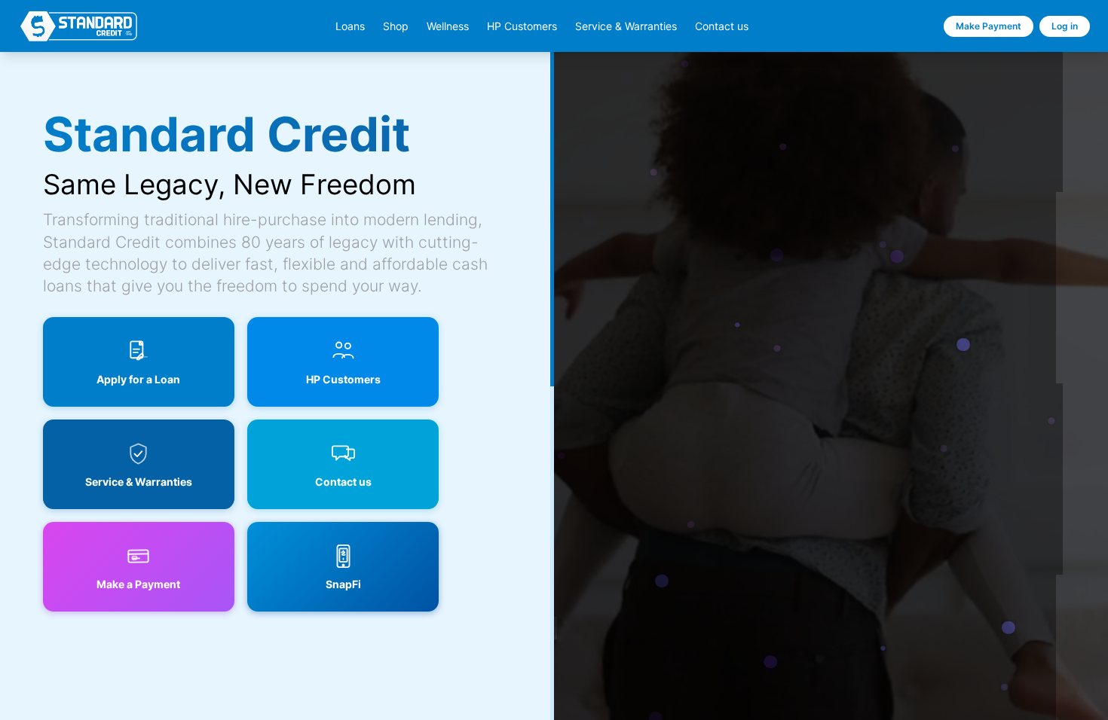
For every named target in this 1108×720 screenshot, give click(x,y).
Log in (1064, 26)
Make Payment (988, 26)
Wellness (448, 26)
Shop (396, 26)
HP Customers (522, 26)
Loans (350, 26)
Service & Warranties (626, 26)
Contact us (721, 26)
